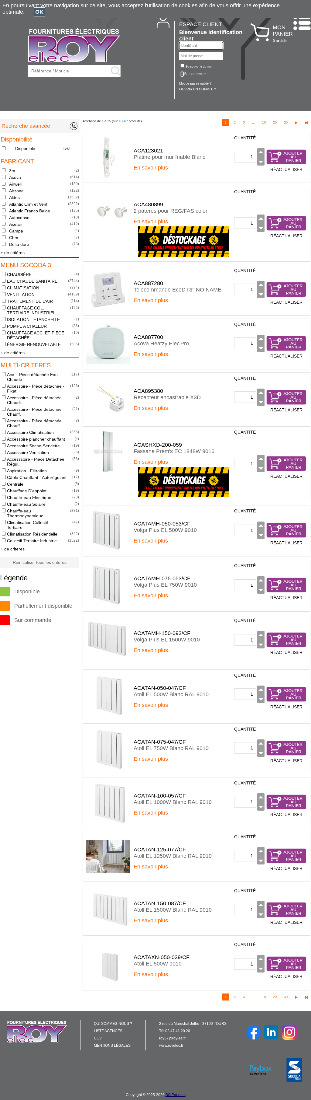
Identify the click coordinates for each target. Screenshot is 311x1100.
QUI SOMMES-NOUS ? (113, 1023)
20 (275, 122)
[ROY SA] (74, 45)
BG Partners (176, 1095)
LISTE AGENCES (108, 1031)
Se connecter (195, 74)
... (253, 122)
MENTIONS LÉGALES (112, 1045)
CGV (98, 1038)
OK (39, 12)
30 (286, 122)
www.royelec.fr (171, 1045)
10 (264, 122)
